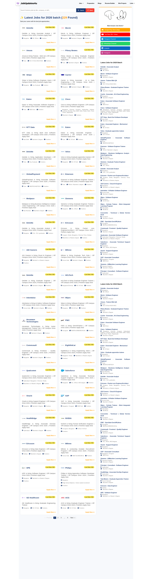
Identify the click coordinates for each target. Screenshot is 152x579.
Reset (91, 10)
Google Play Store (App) (112, 30)
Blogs (99, 3)
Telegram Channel (110, 39)
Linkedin (106, 48)
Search (82, 10)
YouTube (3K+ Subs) (111, 34)
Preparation (90, 3)
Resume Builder (110, 3)
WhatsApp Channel (110, 43)
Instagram (107, 53)
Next (73, 517)
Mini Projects (122, 3)
